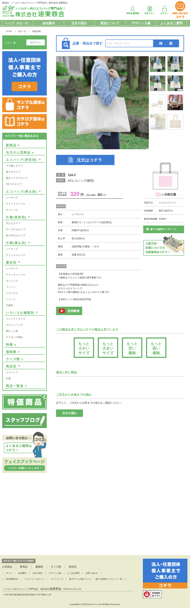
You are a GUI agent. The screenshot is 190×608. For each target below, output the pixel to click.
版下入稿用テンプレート (163, 229)
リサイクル (12, 293)
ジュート (11, 299)
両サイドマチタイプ (17, 178)
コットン (11, 286)
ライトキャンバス (15, 203)
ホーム (9, 573)
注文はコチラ (89, 160)
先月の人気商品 (18, 152)
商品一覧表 (15, 386)
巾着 (8, 378)
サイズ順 (13, 359)
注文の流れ (79, 23)
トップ (18, 23)
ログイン (35, 42)
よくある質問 (73, 573)
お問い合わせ (92, 573)
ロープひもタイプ (15, 229)
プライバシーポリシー (34, 579)
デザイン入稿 (141, 23)
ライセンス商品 (14, 337)
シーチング (12, 197)
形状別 (72, 566)
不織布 (9, 305)
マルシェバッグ (14, 324)
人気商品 (7, 566)
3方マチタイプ (14, 184)
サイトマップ (57, 579)
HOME (9, 31)
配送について (110, 23)
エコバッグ (12, 372)
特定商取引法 (12, 579)
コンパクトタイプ (15, 318)
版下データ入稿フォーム (80, 579)
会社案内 (48, 23)
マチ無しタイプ (14, 165)
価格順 (11, 352)
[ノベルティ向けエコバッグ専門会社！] (33, 16)
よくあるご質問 (171, 23)
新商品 (11, 145)
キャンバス (12, 209)
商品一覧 (22, 31)
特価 (9, 344)
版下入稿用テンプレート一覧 (109, 579)
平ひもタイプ (13, 223)
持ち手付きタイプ (15, 235)
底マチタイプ (13, 171)
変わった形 (12, 331)
